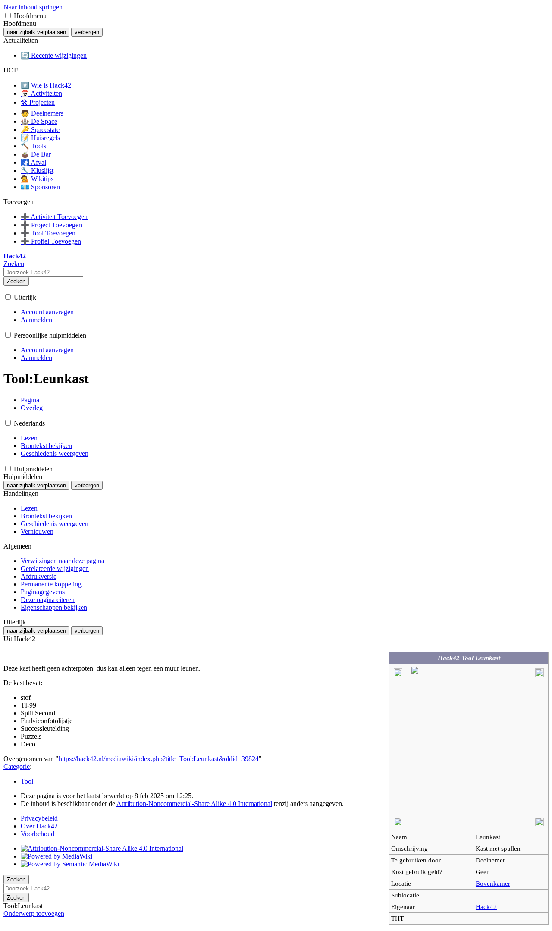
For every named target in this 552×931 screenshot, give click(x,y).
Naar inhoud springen (33, 7)
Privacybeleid (39, 818)
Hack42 (486, 906)
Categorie (16, 766)
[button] (8, 15)
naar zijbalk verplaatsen (36, 32)
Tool (27, 781)
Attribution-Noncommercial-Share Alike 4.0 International (194, 803)
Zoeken (16, 281)
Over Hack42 (39, 826)
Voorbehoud (37, 833)
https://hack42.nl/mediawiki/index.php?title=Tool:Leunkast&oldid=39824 (159, 758)
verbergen (87, 32)
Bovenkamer (493, 883)
